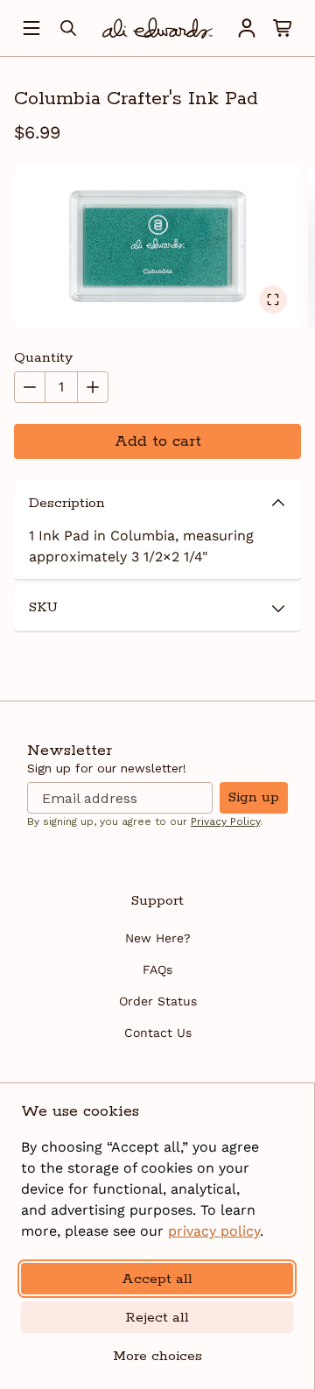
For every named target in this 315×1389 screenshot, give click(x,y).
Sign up (253, 797)
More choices (157, 1356)
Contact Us (158, 1033)
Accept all (157, 1279)
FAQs (157, 969)
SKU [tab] (43, 607)
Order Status (158, 1001)
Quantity (43, 358)
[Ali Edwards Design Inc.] (157, 28)
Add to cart (158, 441)
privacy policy (214, 1231)
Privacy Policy (225, 821)
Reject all (157, 1317)
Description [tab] (67, 503)
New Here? (158, 938)
